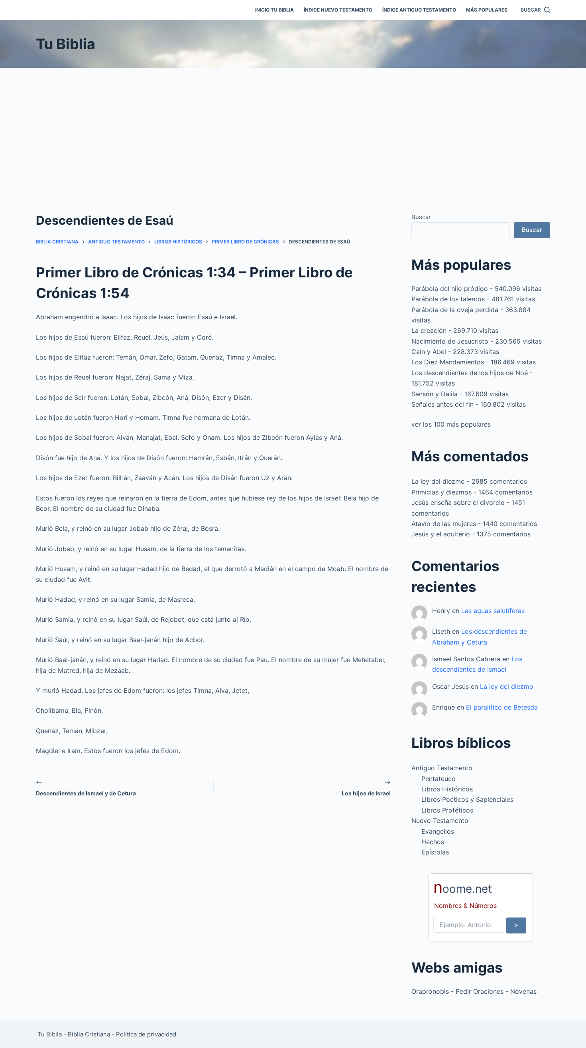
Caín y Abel (428, 352)
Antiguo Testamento (441, 768)
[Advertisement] (293, 128)
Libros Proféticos (447, 810)
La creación (428, 330)
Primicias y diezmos (441, 492)
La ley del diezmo (438, 481)
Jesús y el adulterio (440, 534)
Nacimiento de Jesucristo (449, 341)
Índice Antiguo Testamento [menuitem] (419, 10)
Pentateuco (438, 779)
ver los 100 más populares (451, 424)
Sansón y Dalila (434, 394)
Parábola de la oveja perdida (454, 310)
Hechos (432, 842)
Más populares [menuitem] (486, 10)
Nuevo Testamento (439, 821)
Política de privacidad (146, 1034)
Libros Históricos (447, 789)
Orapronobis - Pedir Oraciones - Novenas (474, 991)
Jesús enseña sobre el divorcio (458, 502)
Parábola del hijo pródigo (449, 289)
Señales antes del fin (442, 404)
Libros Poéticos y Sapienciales (467, 799)
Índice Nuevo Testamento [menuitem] (338, 10)
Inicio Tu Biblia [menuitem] (274, 10)
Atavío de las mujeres (443, 524)
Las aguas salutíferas (493, 611)
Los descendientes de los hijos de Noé (469, 373)
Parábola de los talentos (448, 299)
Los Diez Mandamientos (447, 362)
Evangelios (437, 831)
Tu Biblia (65, 44)
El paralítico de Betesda (502, 707)
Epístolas (435, 852)
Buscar (421, 217)
